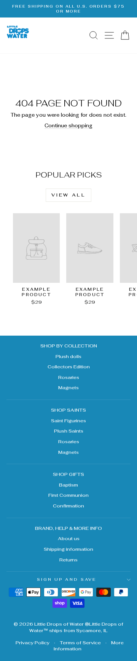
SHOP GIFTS (68, 474)
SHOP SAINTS (68, 410)
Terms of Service (80, 643)
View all (68, 195)
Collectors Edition (69, 366)
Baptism (68, 485)
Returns (68, 560)
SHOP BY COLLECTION (68, 346)
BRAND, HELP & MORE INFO (68, 528)
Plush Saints (68, 431)
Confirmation (68, 506)
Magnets (68, 387)
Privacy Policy (32, 643)
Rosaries (68, 377)
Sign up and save (66, 579)
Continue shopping (68, 125)
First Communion (68, 495)
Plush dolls (68, 356)
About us (69, 538)
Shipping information (68, 549)
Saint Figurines (68, 420)
